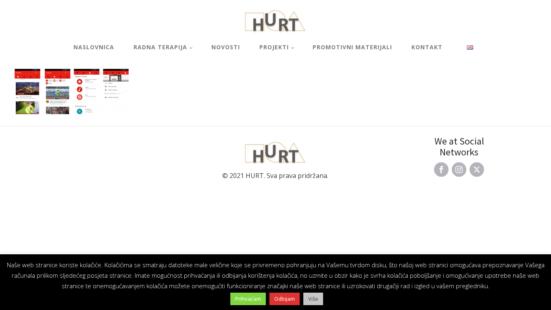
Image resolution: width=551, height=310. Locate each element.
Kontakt (426, 47)
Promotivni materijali (352, 47)
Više (313, 298)
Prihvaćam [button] (248, 298)
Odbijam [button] (284, 298)
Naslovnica (93, 47)
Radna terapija (160, 47)
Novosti (225, 47)
